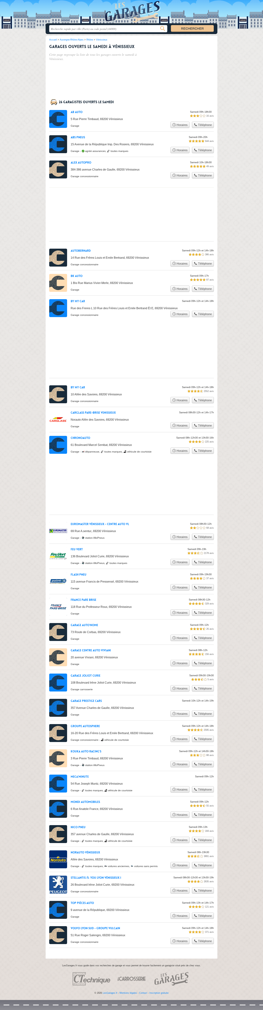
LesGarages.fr (110, 993)
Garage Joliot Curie (85, 676)
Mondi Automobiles (85, 802)
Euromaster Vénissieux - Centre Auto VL (100, 524)
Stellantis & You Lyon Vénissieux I (96, 878)
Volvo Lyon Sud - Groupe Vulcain (95, 928)
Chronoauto (80, 438)
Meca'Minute (80, 777)
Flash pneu (78, 574)
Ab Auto (76, 112)
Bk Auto (76, 276)
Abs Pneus (78, 137)
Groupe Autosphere (85, 726)
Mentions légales (128, 993)
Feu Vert (77, 549)
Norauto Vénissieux (85, 852)
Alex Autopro (81, 162)
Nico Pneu (78, 827)
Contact (143, 993)
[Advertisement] (187, 63)
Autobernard (81, 251)
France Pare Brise (83, 600)
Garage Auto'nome (84, 625)
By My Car (78, 301)
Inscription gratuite (159, 993)
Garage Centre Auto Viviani (91, 650)
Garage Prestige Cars (86, 701)
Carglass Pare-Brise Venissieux (93, 413)
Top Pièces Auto (82, 903)
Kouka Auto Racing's (86, 751)
